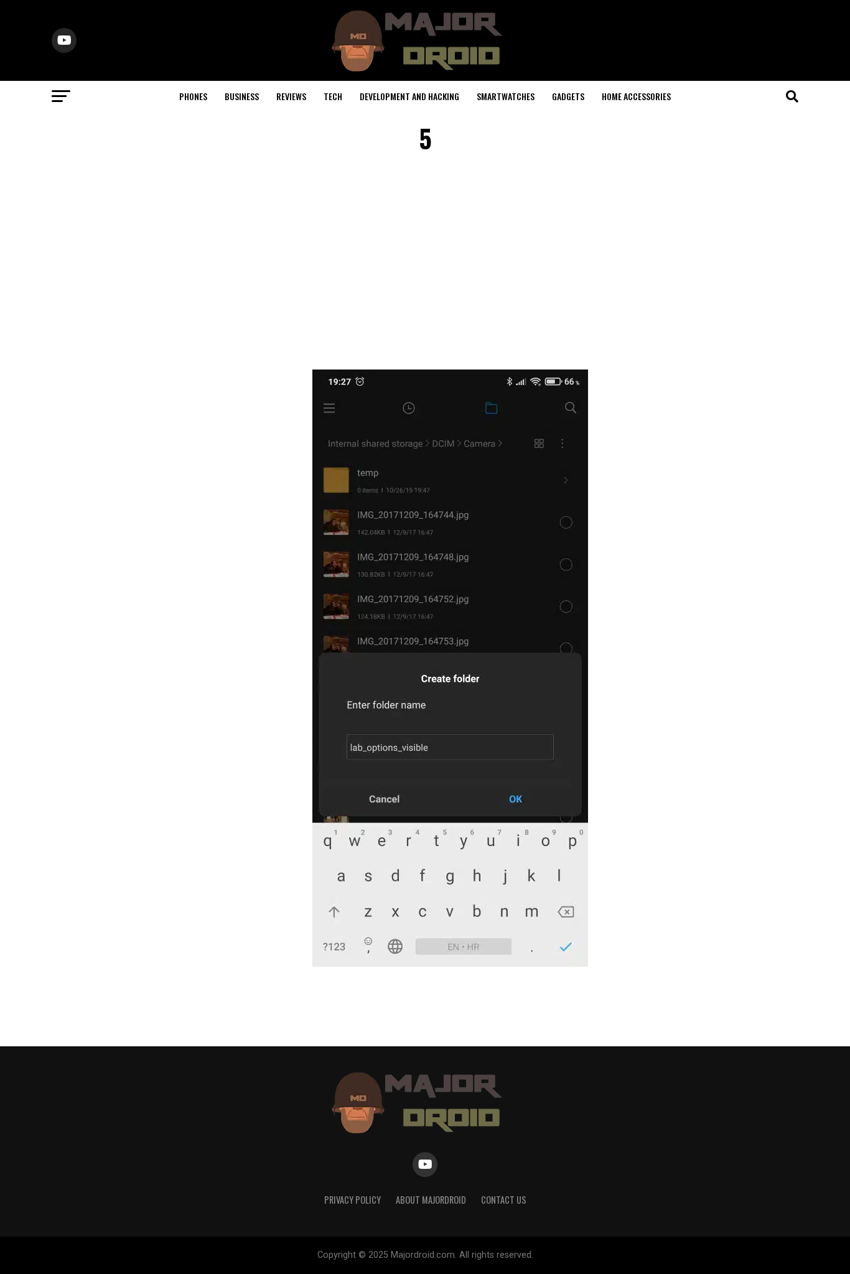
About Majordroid (431, 1199)
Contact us (503, 1199)
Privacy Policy (352, 1199)
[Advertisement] (425, 264)
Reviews (291, 96)
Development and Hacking (409, 96)
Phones (193, 96)
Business (242, 96)
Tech (333, 96)
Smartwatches (506, 96)
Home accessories (636, 96)
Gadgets (568, 96)
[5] (450, 963)
